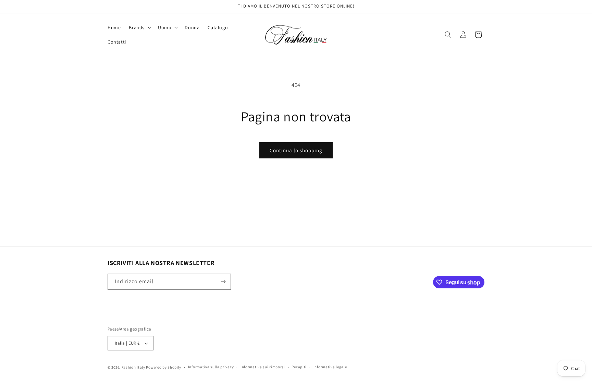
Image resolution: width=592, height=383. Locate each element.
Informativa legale (330, 366)
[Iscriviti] (223, 282)
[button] (139, 27)
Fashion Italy (133, 367)
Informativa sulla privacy (211, 366)
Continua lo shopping (296, 150)
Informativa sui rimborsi (263, 366)
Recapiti (299, 366)
